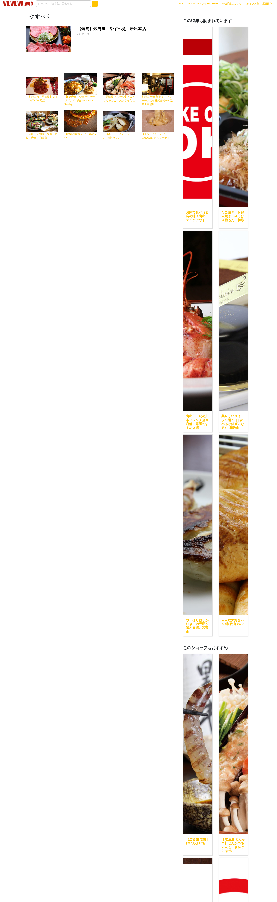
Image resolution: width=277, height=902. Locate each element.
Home (183, 3)
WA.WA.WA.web (18, 3)
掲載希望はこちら (231, 3)
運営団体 (267, 3)
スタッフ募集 (252, 3)
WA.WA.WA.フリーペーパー (203, 3)
